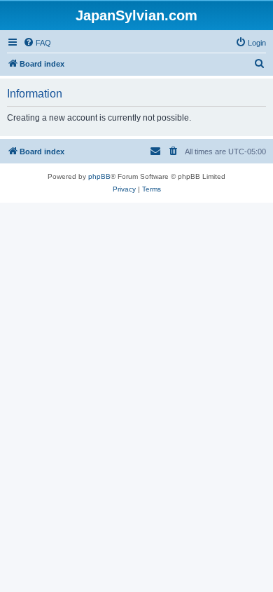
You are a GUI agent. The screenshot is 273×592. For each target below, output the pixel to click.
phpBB (99, 176)
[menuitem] (37, 42)
